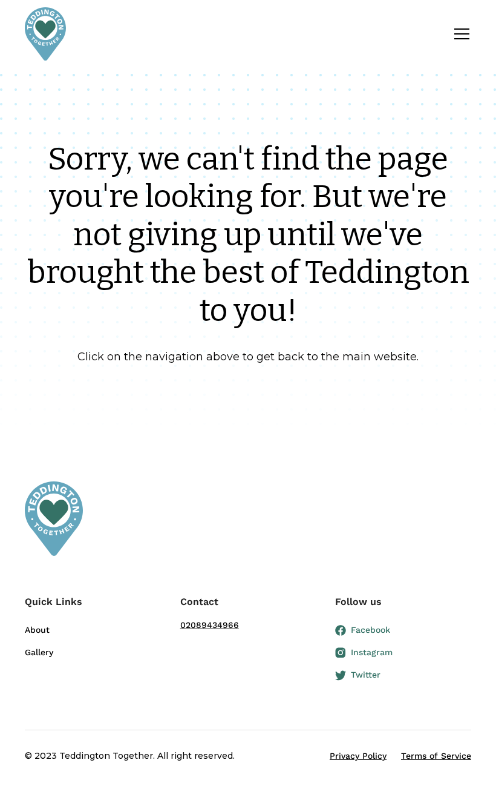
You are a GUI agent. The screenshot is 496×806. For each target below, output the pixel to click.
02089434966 (209, 625)
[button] (459, 33)
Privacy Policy (358, 756)
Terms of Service (436, 756)
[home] (45, 34)
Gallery (39, 652)
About (37, 630)
